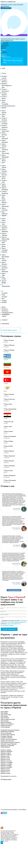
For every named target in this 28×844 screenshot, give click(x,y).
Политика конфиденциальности (10, 817)
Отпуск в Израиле (6, 733)
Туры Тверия (4, 716)
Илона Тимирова (16, 582)
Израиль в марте (6, 753)
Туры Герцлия (5, 721)
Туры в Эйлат (4, 711)
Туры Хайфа (4, 713)
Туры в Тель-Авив (6, 714)
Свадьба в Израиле (6, 738)
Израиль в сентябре (7, 762)
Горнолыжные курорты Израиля (10, 742)
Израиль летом (5, 772)
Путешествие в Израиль (8, 734)
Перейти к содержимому (8, 1)
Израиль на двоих (6, 725)
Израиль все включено (7, 741)
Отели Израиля (5, 727)
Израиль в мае (5, 756)
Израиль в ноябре (6, 765)
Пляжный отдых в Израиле (9, 744)
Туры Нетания (5, 718)
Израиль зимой (5, 768)
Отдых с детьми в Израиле (9, 739)
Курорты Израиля (6, 722)
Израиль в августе (6, 761)
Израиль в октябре (6, 764)
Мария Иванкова (16, 563)
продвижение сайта (14, 823)
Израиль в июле (5, 759)
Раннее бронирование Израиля (10, 730)
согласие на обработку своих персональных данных (14, 621)
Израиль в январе (6, 750)
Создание (4, 823)
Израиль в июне (5, 758)
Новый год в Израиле (7, 724)
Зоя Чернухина (16, 545)
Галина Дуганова (16, 528)
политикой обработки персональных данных (11, 624)
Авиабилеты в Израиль (7, 731)
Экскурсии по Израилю (7, 745)
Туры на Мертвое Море (8, 719)
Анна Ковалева (16, 508)
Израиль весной (5, 770)
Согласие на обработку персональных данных (12, 819)
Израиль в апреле (6, 755)
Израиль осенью (5, 773)
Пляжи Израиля (5, 747)
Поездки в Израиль (6, 736)
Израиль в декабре (6, 767)
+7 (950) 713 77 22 (5, 57)
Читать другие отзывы (14, 590)
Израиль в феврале (6, 751)
